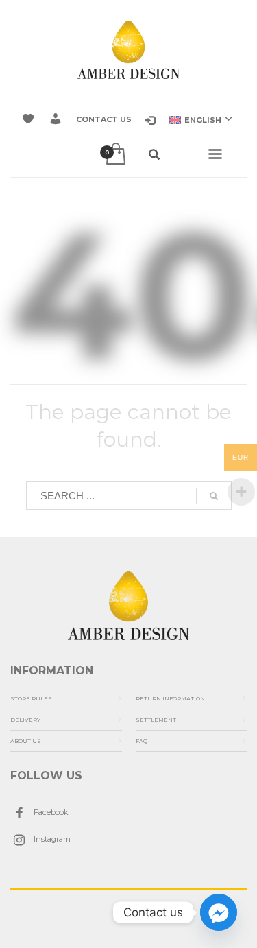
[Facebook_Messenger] (218, 912)
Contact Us (104, 119)
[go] (214, 496)
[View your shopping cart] (114, 154)
